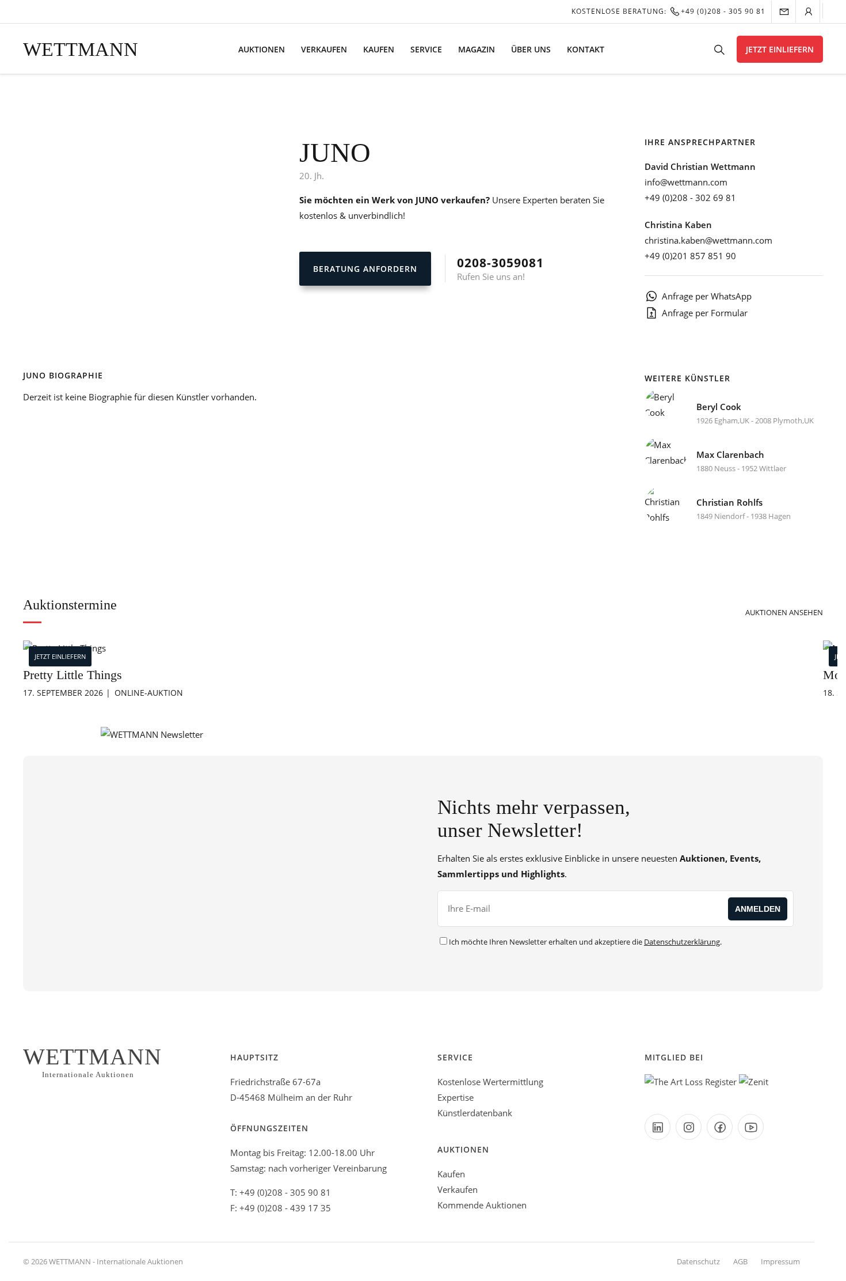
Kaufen (378, 49)
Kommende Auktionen (482, 1205)
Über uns (531, 49)
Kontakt (585, 49)
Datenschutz (698, 1261)
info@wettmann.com (686, 182)
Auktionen (261, 49)
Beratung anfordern (365, 268)
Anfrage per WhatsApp (707, 296)
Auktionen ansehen (784, 612)
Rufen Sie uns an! (500, 268)
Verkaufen (324, 49)
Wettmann (80, 49)
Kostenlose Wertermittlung (490, 1081)
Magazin (476, 49)
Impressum (780, 1261)
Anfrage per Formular (705, 313)
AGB (740, 1261)
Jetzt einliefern (780, 49)
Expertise (455, 1097)
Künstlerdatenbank (474, 1113)
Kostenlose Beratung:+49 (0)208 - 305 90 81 (668, 11)
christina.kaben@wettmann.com (708, 240)
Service (426, 49)
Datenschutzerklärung (682, 942)
